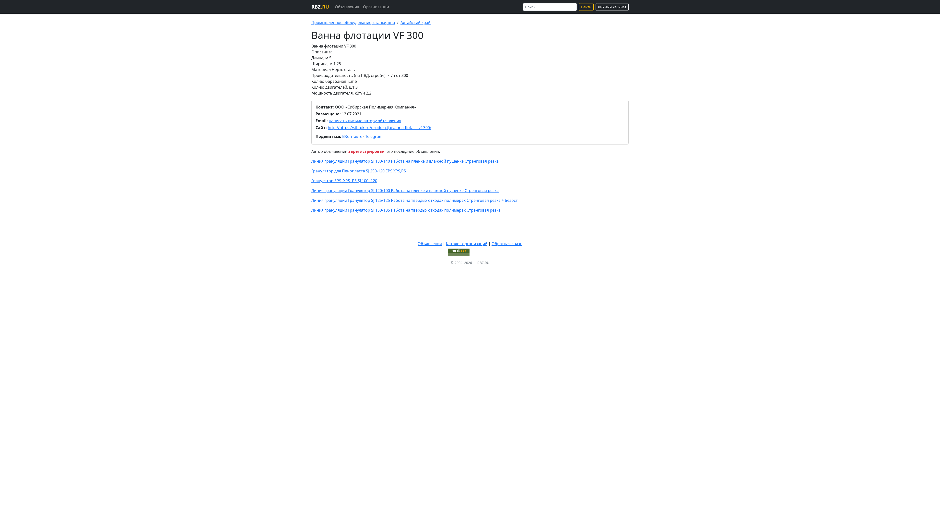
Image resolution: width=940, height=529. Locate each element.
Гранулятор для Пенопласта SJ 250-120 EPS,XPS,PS (358, 171)
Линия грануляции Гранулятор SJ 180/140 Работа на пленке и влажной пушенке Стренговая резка (405, 161)
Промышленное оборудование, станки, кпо (353, 22)
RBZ (320, 6)
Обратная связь (507, 243)
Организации (376, 7)
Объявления (347, 7)
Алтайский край (415, 22)
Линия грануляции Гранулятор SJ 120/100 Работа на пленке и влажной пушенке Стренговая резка (405, 190)
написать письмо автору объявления (365, 120)
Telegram (374, 136)
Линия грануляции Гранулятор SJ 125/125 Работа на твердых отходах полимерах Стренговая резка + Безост (414, 200)
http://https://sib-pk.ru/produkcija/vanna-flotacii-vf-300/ (379, 127)
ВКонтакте (352, 136)
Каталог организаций (466, 243)
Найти (586, 7)
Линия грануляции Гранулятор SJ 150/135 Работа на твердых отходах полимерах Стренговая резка (406, 210)
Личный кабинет (612, 7)
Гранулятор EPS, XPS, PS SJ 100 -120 (344, 180)
